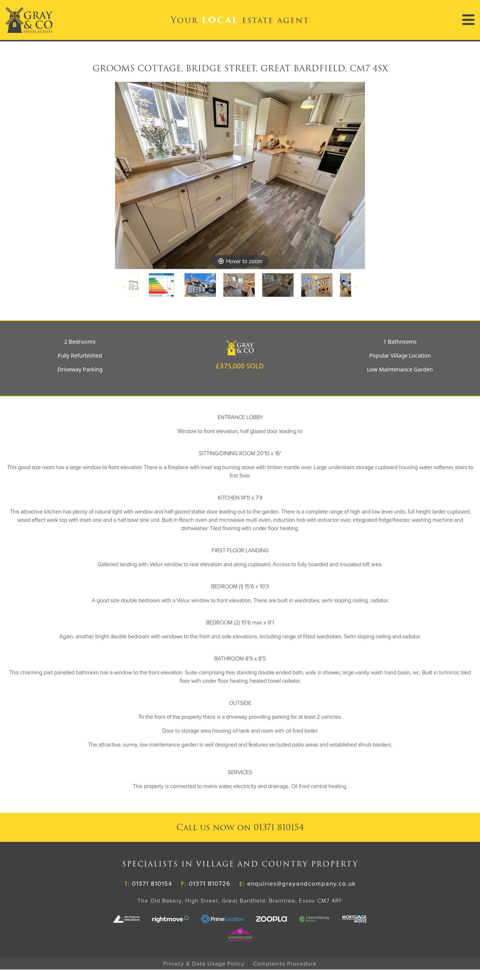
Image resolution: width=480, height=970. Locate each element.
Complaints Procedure (285, 964)
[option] (201, 286)
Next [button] (356, 286)
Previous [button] (123, 286)
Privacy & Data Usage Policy (204, 964)
